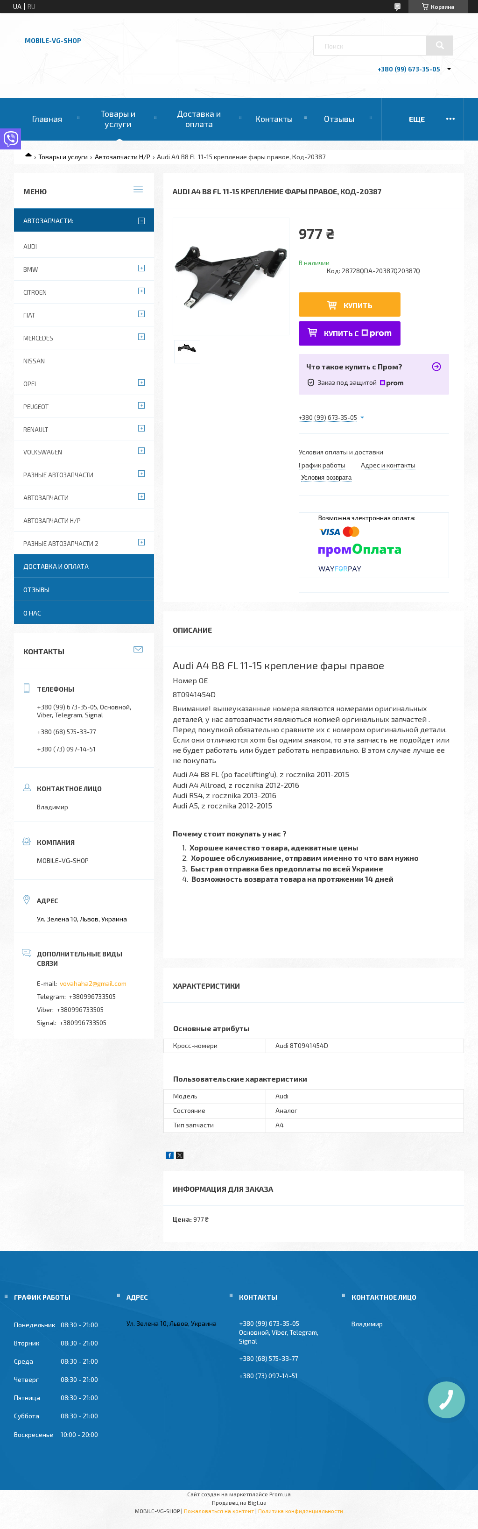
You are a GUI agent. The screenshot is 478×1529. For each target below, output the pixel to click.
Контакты (274, 118)
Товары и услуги (118, 118)
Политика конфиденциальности (300, 1511)
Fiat (29, 315)
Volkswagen (42, 452)
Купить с (341, 333)
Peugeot (36, 407)
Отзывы (339, 118)
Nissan (34, 361)
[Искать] (439, 45)
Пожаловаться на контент (219, 1511)
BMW (30, 269)
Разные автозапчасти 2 (60, 543)
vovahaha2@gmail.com (93, 983)
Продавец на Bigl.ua (239, 1502)
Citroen (35, 292)
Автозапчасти (46, 498)
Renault (35, 429)
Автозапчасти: (48, 221)
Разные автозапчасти (58, 475)
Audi (30, 246)
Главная (47, 118)
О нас (32, 613)
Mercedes (38, 338)
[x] (179, 1157)
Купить (358, 305)
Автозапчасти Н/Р (122, 157)
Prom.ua (280, 1494)
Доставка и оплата (199, 118)
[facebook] (170, 1157)
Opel (30, 384)
